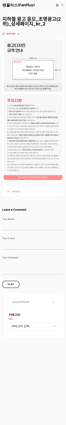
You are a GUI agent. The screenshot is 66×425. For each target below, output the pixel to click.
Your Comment (10, 257)
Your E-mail (8, 238)
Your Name (8, 219)
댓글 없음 (16, 191)
